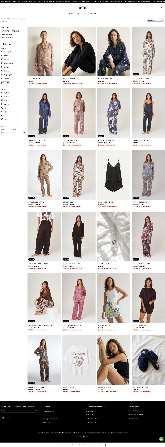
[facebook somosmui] (9, 418)
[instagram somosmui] (3, 418)
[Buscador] (3, 7)
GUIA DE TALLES (91, 422)
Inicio (2, 19)
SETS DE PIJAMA (6, 34)
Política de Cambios (92, 419)
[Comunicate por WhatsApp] (161, 439)
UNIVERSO (92, 14)
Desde (3, 129)
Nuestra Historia (48, 411)
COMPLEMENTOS (7, 38)
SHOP (71, 14)
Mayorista (46, 415)
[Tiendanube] (83, 437)
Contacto (46, 422)
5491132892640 (133, 410)
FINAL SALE (82, 14)
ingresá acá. (105, 433)
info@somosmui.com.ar (135, 414)
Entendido (101, 444)
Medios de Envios (91, 415)
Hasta (14, 129)
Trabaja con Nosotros (50, 419)
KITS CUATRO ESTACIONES (10, 31)
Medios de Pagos (91, 411)
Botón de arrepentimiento (119, 433)
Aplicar (24, 132)
